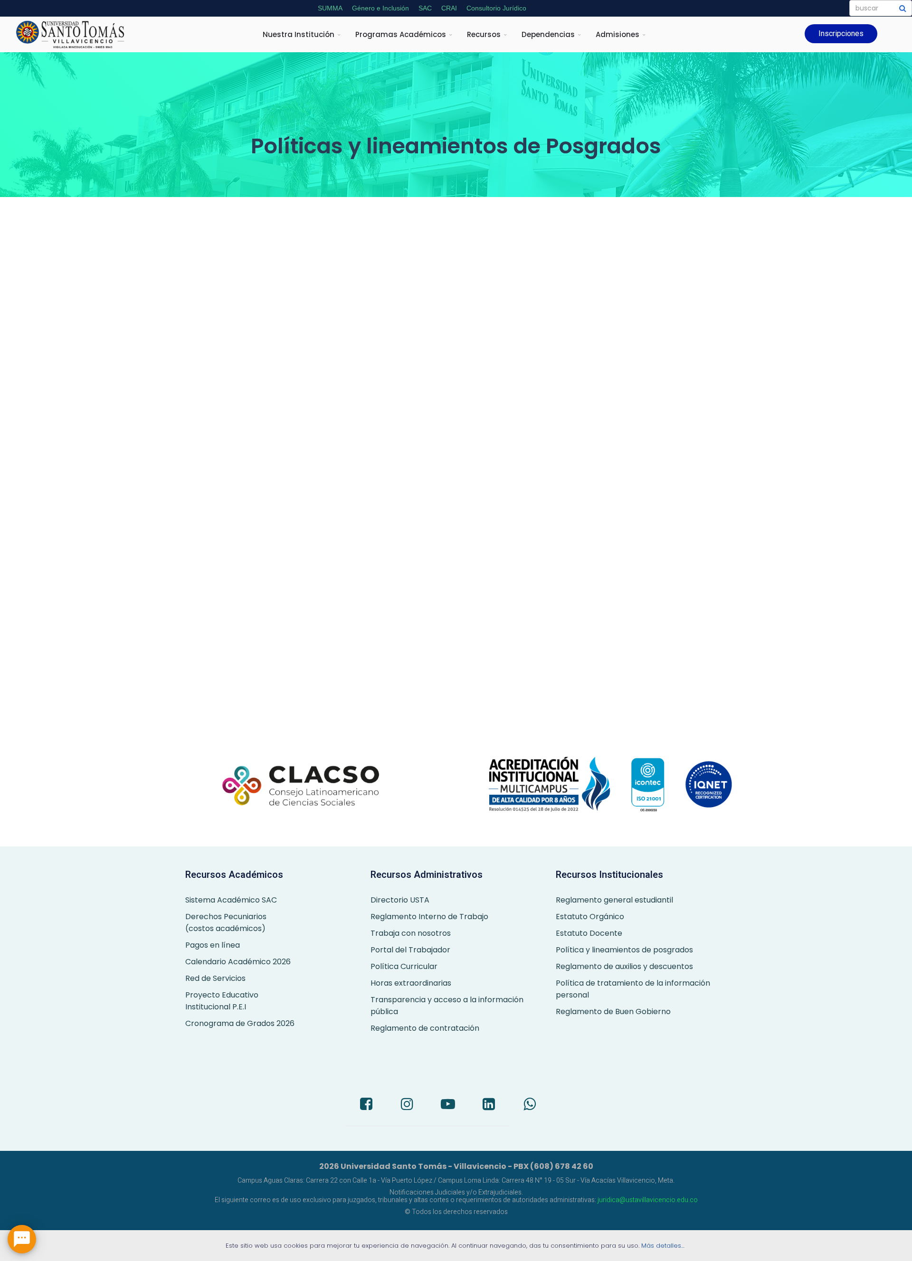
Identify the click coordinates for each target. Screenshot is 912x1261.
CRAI (449, 8)
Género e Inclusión (380, 8)
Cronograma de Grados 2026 (239, 1023)
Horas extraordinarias (410, 983)
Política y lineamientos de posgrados (624, 949)
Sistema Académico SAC (231, 899)
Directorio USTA (399, 899)
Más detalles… (663, 1245)
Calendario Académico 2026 (238, 961)
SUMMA (330, 8)
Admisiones (617, 34)
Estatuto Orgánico (590, 916)
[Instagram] (407, 1105)
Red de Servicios (215, 978)
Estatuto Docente (589, 933)
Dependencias (548, 34)
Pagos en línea (212, 945)
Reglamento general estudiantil (614, 899)
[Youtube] (448, 1105)
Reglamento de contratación (424, 1028)
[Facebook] (366, 1105)
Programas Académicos (400, 34)
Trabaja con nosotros (410, 933)
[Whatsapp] (530, 1105)
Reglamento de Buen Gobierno (613, 1011)
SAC (425, 8)
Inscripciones (841, 33)
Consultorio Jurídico (496, 8)
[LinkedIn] (489, 1105)
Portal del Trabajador (410, 949)
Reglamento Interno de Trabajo (429, 916)
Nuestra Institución (298, 34)
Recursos (484, 34)
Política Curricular (403, 966)
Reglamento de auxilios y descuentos (624, 966)
